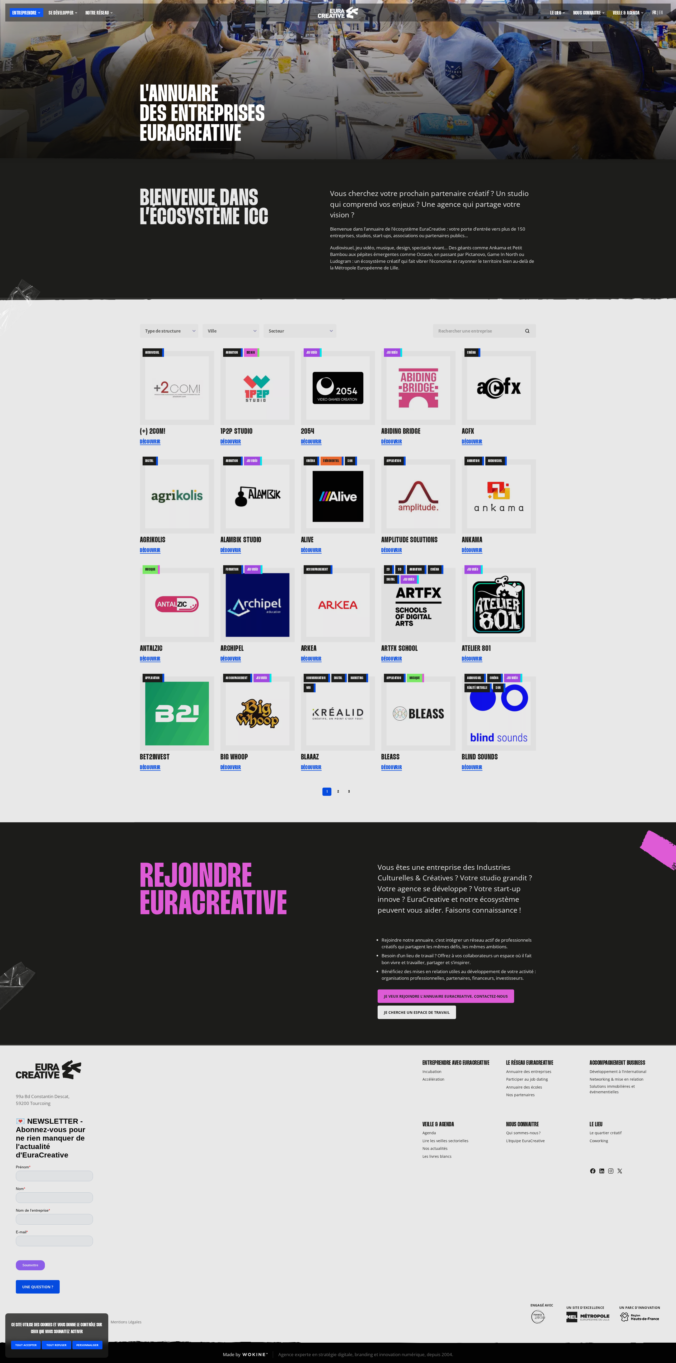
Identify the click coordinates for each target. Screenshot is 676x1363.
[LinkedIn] (602, 1171)
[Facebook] (593, 1171)
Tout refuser (56, 1345)
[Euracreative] (338, 14)
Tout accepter (26, 1345)
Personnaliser (87, 1345)
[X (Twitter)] (620, 1171)
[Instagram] (611, 1171)
